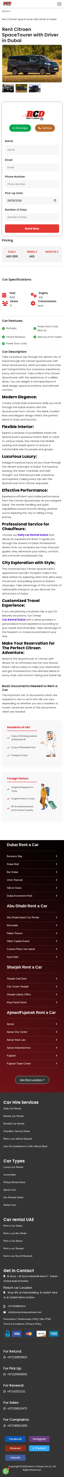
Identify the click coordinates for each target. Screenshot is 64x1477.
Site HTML (45, 1319)
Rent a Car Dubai (12, 1225)
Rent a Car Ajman (13, 1240)
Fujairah (11, 1055)
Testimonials (24, 1319)
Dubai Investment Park (19, 895)
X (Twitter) (39, 1448)
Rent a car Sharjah (13, 1248)
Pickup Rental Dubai (14, 1182)
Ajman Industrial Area (19, 1047)
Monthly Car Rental (13, 1123)
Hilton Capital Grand (18, 941)
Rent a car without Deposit (17, 1138)
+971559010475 (17, 1408)
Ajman (10, 1023)
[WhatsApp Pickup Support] (5, 1374)
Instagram (39, 1439)
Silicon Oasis (14, 887)
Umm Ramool (15, 879)
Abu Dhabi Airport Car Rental (23, 917)
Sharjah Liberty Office (19, 994)
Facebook (15, 1439)
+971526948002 (17, 1374)
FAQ (35, 1319)
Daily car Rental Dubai (33, 535)
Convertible (9, 1174)
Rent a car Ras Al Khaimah (17, 1256)
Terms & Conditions (13, 1323)
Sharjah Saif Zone (17, 978)
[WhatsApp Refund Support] (5, 1357)
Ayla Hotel (12, 956)
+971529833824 (17, 1357)
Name (9, 141)
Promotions (9, 1319)
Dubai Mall (13, 864)
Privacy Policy (33, 1323)
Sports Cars (9, 1189)
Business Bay (14, 856)
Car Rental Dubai (13, 619)
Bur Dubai (12, 872)
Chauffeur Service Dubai (16, 1131)
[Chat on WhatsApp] (6, 1471)
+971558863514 (16, 1306)
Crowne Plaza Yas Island (21, 949)
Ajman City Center (17, 1031)
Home (5, 11)
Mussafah (12, 925)
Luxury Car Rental (13, 1167)
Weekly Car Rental (13, 1116)
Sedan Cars (9, 1205)
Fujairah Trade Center (19, 1063)
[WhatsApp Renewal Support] (5, 1391)
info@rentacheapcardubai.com (24, 1312)
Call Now (46, 128)
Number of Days (16, 209)
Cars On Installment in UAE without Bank (25, 1146)
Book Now (32, 229)
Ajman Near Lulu (16, 1039)
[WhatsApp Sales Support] (5, 1408)
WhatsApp (21, 128)
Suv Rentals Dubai (13, 1197)
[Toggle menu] (59, 4)
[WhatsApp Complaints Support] (5, 1425)
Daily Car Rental (12, 1108)
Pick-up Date (14, 193)
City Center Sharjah (18, 986)
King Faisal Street (16, 1002)
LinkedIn (15, 1457)
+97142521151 (16, 1391)
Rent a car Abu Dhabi (14, 1233)
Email (8, 160)
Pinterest (15, 1448)
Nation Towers (15, 933)
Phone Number (15, 176)
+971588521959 (17, 1425)
